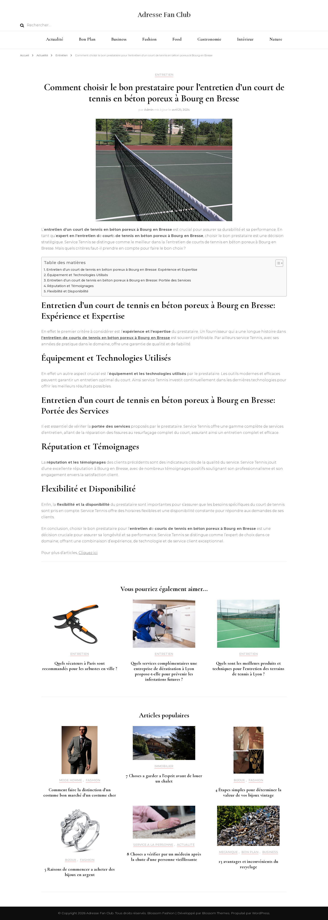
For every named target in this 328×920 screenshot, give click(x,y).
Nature (276, 39)
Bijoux (239, 780)
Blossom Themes (215, 913)
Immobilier (163, 766)
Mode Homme (70, 780)
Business (119, 39)
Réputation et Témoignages (70, 286)
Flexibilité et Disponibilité (67, 291)
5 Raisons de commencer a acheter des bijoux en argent (79, 872)
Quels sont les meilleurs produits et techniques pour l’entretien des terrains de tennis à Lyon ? (248, 669)
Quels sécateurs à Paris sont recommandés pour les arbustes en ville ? (79, 666)
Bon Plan (87, 39)
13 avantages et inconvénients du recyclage (248, 864)
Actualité (54, 39)
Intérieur (245, 39)
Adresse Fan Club (164, 15)
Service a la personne (153, 844)
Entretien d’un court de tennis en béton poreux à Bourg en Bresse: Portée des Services (119, 280)
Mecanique (228, 852)
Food (177, 39)
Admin (149, 109)
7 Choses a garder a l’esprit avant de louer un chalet (164, 778)
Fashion (149, 39)
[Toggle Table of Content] (277, 263)
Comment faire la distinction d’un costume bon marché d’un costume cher (79, 792)
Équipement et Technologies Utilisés (77, 275)
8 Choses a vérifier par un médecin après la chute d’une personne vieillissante (164, 856)
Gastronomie (209, 39)
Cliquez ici (88, 553)
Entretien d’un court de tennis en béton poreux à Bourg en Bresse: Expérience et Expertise (121, 270)
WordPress (260, 913)
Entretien (164, 74)
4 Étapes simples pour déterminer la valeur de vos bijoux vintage (248, 792)
